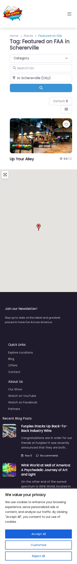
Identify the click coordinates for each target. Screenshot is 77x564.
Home (14, 36)
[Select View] (66, 109)
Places (28, 36)
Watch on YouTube (22, 396)
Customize (38, 545)
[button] (38, 227)
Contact (14, 372)
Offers (12, 365)
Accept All (38, 534)
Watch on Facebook (22, 402)
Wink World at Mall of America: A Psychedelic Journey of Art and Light (45, 470)
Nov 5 (28, 455)
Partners (14, 409)
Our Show (15, 389)
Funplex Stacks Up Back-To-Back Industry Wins (44, 428)
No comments (49, 455)
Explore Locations (20, 352)
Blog (11, 359)
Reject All (38, 556)
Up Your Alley (22, 158)
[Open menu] (69, 14)
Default (59, 101)
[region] (38, 526)
